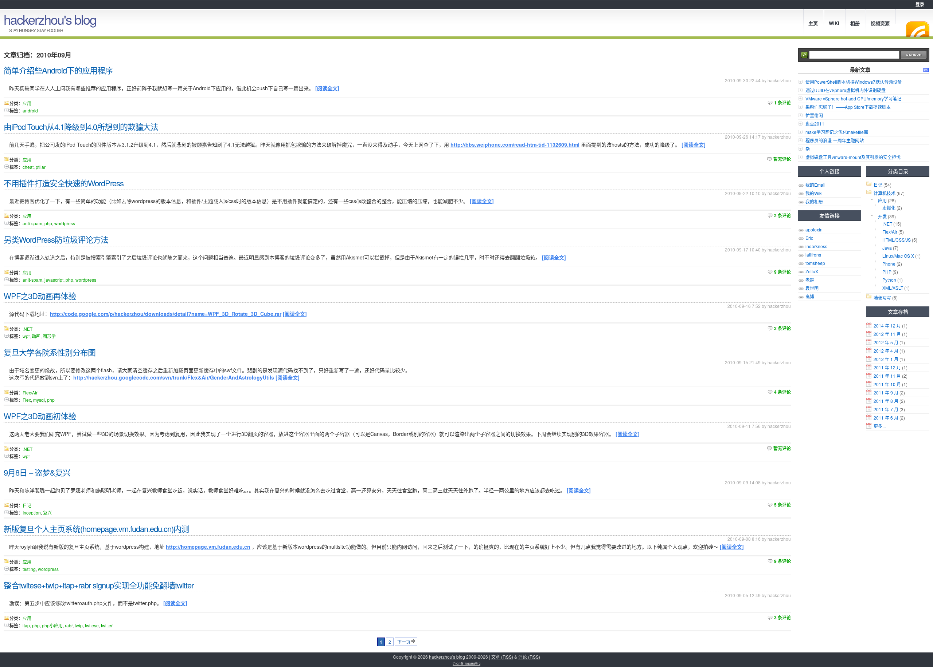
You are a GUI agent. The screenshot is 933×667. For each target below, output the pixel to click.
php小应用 (52, 625)
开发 (882, 216)
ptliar (41, 167)
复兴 (47, 512)
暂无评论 (782, 159)
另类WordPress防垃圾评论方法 (56, 239)
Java (887, 248)
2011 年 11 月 (887, 376)
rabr (69, 625)
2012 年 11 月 (887, 334)
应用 (882, 200)
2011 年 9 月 (886, 392)
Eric (809, 238)
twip (79, 625)
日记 (878, 185)
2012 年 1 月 (886, 359)
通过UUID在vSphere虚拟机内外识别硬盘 (845, 90)
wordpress (64, 223)
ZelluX (811, 271)
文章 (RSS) (502, 657)
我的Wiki (814, 193)
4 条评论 (782, 392)
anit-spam (32, 280)
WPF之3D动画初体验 (40, 415)
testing (29, 569)
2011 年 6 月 (886, 417)
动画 (36, 336)
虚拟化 (888, 208)
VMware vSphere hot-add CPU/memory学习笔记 (853, 98)
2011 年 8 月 (886, 401)
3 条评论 (782, 617)
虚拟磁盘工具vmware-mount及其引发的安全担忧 (853, 157)
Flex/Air (889, 232)
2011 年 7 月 (886, 409)
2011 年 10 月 (887, 384)
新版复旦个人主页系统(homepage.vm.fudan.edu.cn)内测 (96, 528)
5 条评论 (782, 504)
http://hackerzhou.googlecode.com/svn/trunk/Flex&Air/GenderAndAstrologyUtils (173, 377)
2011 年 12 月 (887, 367)
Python (889, 280)
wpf (26, 336)
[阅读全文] (327, 88)
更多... (880, 426)
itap (26, 625)
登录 (920, 4)
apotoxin (814, 229)
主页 (813, 23)
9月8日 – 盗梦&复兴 (37, 472)
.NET (887, 224)
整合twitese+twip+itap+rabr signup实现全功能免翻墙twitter (99, 585)
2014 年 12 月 (887, 325)
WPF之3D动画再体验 (40, 295)
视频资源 (880, 23)
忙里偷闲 (814, 115)
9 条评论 (782, 272)
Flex (27, 400)
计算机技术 (884, 193)
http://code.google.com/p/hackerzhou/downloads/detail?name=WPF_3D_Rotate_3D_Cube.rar (165, 313)
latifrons (813, 254)
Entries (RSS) (917, 29)
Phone (888, 264)
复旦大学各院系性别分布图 (49, 352)
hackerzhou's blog (50, 19)
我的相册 (814, 201)
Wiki (834, 23)
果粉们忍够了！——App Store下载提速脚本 (848, 107)
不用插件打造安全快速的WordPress (64, 182)
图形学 (49, 336)
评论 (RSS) (529, 657)
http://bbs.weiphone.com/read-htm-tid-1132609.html (514, 144)
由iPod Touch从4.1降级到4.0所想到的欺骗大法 (81, 126)
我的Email (815, 185)
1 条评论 (782, 102)
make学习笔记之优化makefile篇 (836, 132)
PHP (886, 272)
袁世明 (812, 288)
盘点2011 (814, 123)
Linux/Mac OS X (898, 256)
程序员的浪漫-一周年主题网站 (834, 140)
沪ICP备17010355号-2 (466, 664)
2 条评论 (782, 215)
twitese (92, 625)
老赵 (809, 280)
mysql (39, 400)
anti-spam (32, 223)
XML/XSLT (892, 288)
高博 (809, 296)
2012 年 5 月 (886, 342)
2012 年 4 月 (886, 351)
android (30, 110)
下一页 (403, 642)
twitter (107, 625)
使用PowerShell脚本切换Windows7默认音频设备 (853, 82)
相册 (855, 23)
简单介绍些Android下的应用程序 (58, 70)
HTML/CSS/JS (896, 240)
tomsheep (815, 263)
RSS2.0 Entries (925, 70)
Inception (32, 512)
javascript (53, 280)
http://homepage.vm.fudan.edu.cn (208, 546)
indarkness (816, 246)
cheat (28, 167)
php (48, 223)
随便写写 (882, 297)
